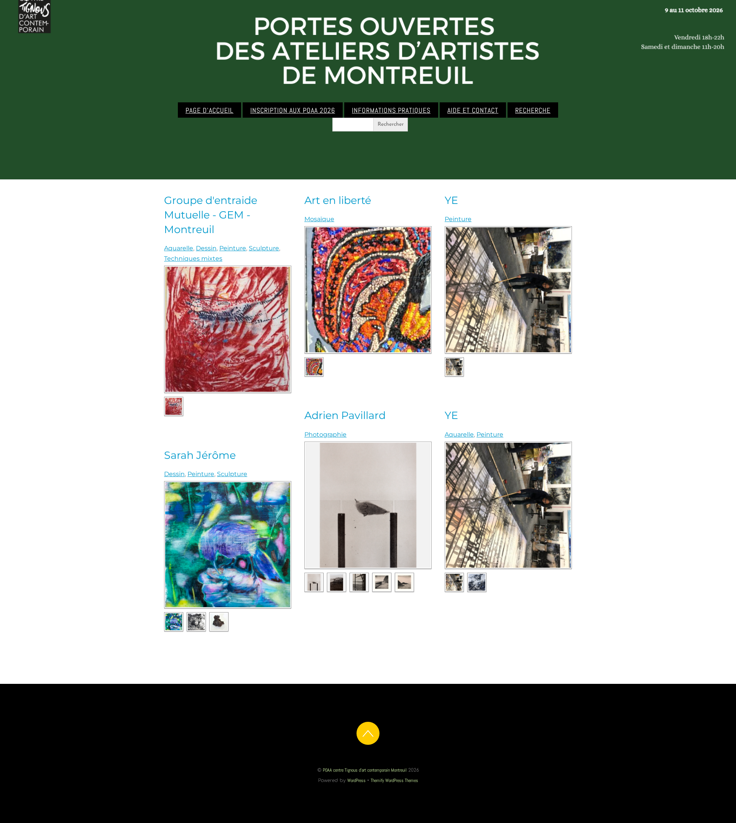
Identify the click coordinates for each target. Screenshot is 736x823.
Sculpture (264, 248)
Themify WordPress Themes (394, 780)
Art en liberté (337, 200)
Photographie (325, 434)
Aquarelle (178, 248)
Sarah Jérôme (200, 455)
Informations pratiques (391, 110)
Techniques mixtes (193, 258)
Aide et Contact (472, 110)
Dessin (206, 248)
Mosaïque (319, 219)
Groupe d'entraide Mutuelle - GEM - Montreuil (210, 215)
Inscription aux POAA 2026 (292, 110)
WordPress (356, 780)
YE (451, 200)
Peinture (232, 248)
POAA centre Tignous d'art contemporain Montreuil (365, 770)
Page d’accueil (209, 110)
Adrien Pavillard (345, 415)
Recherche (532, 110)
